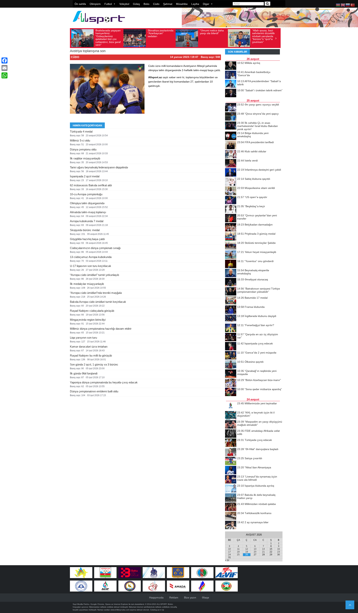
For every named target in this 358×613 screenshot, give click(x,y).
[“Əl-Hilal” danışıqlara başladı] (230, 452)
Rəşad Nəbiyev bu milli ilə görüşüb (91, 355)
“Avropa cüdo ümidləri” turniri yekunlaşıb (94, 274)
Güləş (136, 3)
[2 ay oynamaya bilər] (230, 525)
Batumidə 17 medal (252, 297)
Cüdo (156, 3)
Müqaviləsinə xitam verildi (256, 187)
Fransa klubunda (251, 306)
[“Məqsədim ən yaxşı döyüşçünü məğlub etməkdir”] (230, 424)
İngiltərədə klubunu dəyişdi (256, 316)
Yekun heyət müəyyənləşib (256, 252)
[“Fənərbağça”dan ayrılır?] (230, 328)
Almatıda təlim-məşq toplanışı (88, 212)
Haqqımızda (156, 597)
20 (255, 551)
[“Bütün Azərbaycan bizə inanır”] (230, 383)
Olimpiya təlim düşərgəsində (87, 203)
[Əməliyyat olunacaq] (230, 282)
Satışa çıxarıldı (249, 458)
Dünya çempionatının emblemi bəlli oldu (94, 391)
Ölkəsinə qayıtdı (250, 361)
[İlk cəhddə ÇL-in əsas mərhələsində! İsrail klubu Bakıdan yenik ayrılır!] (230, 125)
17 (229, 551)
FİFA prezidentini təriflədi (255, 142)
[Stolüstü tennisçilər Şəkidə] (230, 245)
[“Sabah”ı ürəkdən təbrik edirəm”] (230, 93)
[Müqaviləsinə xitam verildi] (230, 190)
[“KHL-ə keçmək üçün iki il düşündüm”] (230, 415)
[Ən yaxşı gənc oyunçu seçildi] (230, 107)
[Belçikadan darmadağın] (230, 227)
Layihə (195, 3)
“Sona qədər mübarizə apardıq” (259, 389)
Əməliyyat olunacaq (252, 279)
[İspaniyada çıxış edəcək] (230, 346)
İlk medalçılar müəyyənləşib (87, 283)
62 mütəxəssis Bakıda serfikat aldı (91, 185)
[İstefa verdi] (230, 163)
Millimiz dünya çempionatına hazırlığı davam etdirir (100, 328)
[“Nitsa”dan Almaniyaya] (230, 470)
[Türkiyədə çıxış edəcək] (230, 442)
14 (263, 549)
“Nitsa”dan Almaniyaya (254, 467)
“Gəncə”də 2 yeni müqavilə (256, 352)
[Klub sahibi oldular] (230, 154)
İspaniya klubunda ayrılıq (255, 485)
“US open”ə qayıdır (252, 197)
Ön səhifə (80, 3)
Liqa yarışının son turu (83, 337)
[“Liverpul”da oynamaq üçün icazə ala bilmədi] (230, 479)
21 (263, 551)
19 (246, 551)
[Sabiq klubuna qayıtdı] (230, 181)
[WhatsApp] (4, 75)
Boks (146, 3)
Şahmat (167, 3)
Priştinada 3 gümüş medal (256, 233)
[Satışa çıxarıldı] (230, 461)
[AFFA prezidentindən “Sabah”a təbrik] (230, 84)
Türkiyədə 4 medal (81, 131)
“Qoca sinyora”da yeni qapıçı (258, 113)
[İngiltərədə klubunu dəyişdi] (230, 319)
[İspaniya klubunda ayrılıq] (230, 488)
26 (246, 554)
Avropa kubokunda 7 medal (86, 221)
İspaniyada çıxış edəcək (255, 343)
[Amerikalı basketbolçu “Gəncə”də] (230, 75)
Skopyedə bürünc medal (85, 230)
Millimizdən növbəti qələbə (256, 503)
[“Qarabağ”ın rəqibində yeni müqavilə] (230, 373)
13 (255, 549)
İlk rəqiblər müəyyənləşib (85, 158)
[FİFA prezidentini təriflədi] (230, 145)
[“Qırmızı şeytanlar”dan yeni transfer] (230, 218)
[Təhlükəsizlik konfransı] (230, 516)
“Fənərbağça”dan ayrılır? (255, 325)
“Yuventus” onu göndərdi (255, 261)
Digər (206, 3)
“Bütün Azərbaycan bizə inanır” (259, 380)
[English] (343, 5)
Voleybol (124, 3)
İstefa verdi (247, 160)
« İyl (227, 560)
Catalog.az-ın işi (157, 610)
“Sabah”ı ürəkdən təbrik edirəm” (259, 90)
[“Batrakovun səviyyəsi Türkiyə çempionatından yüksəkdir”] (230, 291)
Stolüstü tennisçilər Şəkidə (256, 242)
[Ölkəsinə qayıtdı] (230, 364)
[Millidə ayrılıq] (230, 65)
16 (278, 549)
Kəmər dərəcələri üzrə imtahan (88, 346)
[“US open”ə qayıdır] (230, 200)
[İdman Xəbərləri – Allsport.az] (99, 25)
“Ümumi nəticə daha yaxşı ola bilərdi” (212, 32)
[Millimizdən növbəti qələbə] (230, 506)
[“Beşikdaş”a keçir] (230, 209)
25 (238, 554)
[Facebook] (4, 60)
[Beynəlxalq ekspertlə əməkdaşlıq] (230, 273)
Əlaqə (205, 597)
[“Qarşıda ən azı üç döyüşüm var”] (230, 337)
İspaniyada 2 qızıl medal (84, 176)
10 (229, 549)
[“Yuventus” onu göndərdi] (230, 264)
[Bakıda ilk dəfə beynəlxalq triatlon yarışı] (230, 497)
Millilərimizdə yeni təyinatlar (257, 403)
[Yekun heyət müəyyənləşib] (230, 255)
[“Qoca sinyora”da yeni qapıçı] (230, 116)
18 (238, 551)
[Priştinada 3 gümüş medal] (230, 236)
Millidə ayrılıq (248, 62)
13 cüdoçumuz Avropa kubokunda (91, 257)
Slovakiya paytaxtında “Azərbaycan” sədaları (160, 33)
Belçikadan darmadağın (255, 224)
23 (278, 551)
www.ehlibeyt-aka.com (120, 610)
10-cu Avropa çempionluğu (86, 194)
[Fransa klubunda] (230, 309)
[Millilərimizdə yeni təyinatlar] (230, 406)
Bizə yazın (190, 597)
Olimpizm (95, 3)
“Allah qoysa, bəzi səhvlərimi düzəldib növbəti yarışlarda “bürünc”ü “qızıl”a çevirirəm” (263, 36)
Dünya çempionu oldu (83, 149)
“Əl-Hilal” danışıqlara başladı (257, 449)
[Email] (4, 68)
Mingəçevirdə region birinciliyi (88, 319)
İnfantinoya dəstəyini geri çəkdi (259, 169)
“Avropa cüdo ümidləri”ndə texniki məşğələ (96, 292)
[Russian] (348, 5)
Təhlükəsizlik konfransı (254, 513)
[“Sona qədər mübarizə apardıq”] (230, 392)
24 (229, 554)
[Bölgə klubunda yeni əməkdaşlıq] (230, 136)
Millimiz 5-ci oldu (80, 140)
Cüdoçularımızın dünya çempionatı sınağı (95, 248)
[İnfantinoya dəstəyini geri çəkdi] (230, 172)
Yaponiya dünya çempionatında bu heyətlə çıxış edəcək (104, 382)
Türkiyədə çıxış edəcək (254, 439)
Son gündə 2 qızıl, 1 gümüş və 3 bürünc (94, 364)
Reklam (173, 597)
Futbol (108, 3)
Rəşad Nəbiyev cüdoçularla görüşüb (92, 310)
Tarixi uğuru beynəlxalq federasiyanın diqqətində (99, 167)
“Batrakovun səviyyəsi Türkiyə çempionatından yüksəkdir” (258, 290)
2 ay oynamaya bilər (252, 522)
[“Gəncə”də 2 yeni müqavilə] (230, 355)
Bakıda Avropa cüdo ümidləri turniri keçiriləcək (98, 301)
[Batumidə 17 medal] (230, 300)
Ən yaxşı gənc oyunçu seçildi (258, 104)
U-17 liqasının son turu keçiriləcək (90, 265)
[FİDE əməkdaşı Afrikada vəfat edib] (230, 433)
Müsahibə (182, 3)
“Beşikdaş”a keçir (251, 206)
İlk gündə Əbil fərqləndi (83, 373)
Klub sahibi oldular (251, 151)
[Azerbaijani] (338, 5)
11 (238, 549)
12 (246, 549)
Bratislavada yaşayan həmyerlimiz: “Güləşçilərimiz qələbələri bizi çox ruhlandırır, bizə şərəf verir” (108, 37)
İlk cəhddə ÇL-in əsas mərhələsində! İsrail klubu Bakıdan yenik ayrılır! (257, 126)
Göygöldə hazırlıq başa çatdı (87, 239)
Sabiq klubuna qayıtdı (253, 178)
